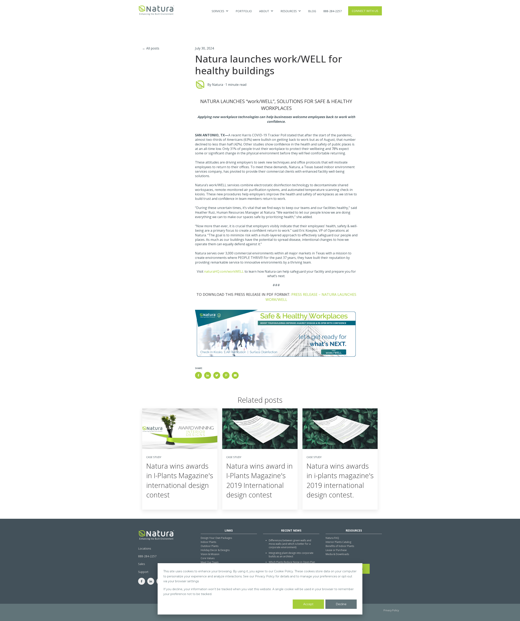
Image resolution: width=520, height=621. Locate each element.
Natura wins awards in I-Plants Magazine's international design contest (179, 480)
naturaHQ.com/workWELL (224, 271)
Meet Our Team (210, 562)
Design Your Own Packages (216, 538)
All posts (152, 48)
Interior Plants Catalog (338, 542)
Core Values (207, 558)
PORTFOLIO (244, 11)
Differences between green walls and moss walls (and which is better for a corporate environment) (290, 544)
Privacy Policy (391, 610)
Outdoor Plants (209, 546)
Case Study (153, 457)
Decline (341, 604)
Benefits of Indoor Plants (340, 546)
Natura (217, 84)
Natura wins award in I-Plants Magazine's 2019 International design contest (259, 480)
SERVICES (218, 11)
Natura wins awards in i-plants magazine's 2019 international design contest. (340, 480)
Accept (308, 604)
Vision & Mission (210, 554)
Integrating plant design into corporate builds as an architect (291, 554)
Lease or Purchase (336, 550)
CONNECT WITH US (365, 11)
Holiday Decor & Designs (215, 550)
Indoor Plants (208, 542)
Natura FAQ (332, 538)
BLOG (312, 11)
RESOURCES (289, 11)
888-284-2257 (332, 11)
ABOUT (264, 11)
